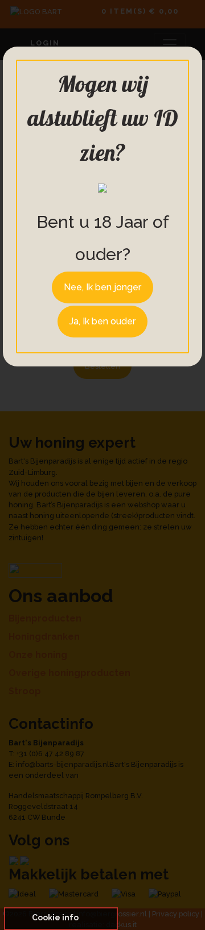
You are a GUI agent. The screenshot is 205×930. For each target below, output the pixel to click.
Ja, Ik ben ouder (102, 321)
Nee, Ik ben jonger (102, 287)
